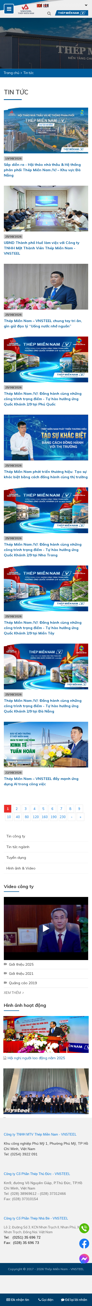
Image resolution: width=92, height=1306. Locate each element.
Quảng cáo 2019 (23, 983)
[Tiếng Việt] (39, 5)
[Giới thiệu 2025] (46, 928)
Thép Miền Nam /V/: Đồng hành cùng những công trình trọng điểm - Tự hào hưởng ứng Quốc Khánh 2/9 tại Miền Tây (43, 627)
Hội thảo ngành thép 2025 (29, 1085)
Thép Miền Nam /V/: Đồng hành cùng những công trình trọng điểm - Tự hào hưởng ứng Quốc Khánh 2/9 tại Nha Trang (43, 549)
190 (54, 817)
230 (63, 817)
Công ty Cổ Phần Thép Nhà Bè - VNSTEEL (36, 1218)
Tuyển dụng (16, 857)
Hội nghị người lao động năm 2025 (36, 1024)
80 (27, 817)
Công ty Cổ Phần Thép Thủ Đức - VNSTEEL (37, 1174)
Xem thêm (12, 993)
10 (9, 817)
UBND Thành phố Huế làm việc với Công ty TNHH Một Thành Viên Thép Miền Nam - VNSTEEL (41, 248)
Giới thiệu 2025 (21, 964)
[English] (46, 5)
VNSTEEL (68, 1134)
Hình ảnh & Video (21, 868)
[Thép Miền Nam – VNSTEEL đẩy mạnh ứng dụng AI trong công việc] (46, 744)
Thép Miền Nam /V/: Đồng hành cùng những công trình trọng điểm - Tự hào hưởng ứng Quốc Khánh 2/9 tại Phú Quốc (43, 399)
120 (36, 817)
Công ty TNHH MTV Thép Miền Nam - (32, 1134)
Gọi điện (47, 1299)
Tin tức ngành (17, 847)
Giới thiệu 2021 (21, 973)
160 (45, 817)
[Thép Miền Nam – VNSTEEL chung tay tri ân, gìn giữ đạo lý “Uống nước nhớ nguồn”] (46, 287)
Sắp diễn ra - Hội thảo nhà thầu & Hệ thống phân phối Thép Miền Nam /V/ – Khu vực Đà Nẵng (42, 170)
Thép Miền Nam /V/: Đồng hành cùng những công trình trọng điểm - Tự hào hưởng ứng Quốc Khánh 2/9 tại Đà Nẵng (43, 706)
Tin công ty (15, 836)
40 (18, 817)
